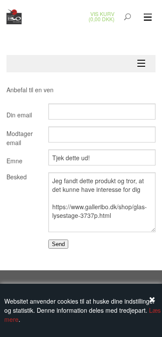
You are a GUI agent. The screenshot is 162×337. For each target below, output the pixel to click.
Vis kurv (102, 13)
